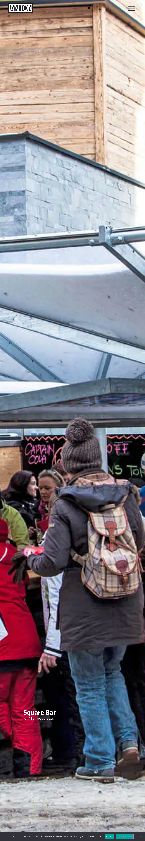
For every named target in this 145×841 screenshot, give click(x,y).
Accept (109, 836)
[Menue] (131, 8)
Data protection (125, 836)
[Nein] (141, 836)
